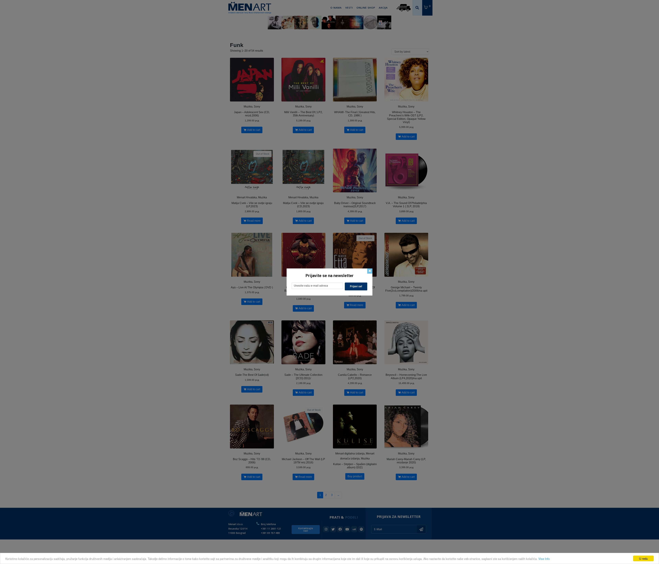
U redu (643, 558)
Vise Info (544, 558)
